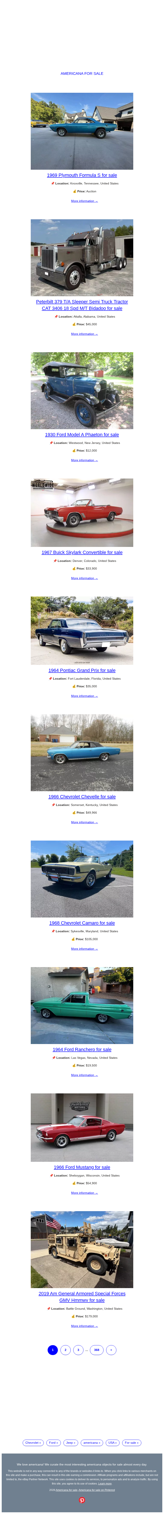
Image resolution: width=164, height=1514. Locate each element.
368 (96, 1350)
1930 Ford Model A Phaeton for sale (82, 434)
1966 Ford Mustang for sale (82, 1167)
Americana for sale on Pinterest (97, 1490)
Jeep (69, 1442)
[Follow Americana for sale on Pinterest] (82, 1502)
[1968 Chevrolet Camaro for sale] (82, 916)
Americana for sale (82, 73)
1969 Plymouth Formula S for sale (82, 175)
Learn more (105, 1483)
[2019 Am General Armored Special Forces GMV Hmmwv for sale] (82, 1287)
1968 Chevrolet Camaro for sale (82, 923)
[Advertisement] (82, 32)
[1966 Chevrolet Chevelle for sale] (82, 790)
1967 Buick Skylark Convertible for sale (82, 552)
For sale (130, 1442)
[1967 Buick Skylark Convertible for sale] (82, 546)
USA (111, 1442)
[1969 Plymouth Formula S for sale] (82, 168)
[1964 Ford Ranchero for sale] (82, 1043)
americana (90, 1442)
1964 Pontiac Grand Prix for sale (82, 670)
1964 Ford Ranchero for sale (82, 1049)
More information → (84, 201)
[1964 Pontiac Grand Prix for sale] (82, 664)
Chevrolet (31, 1442)
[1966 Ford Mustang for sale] (82, 1160)
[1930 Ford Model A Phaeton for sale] (82, 428)
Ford (52, 1442)
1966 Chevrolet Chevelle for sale (82, 796)
